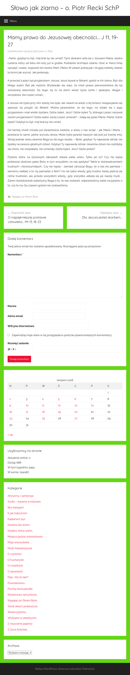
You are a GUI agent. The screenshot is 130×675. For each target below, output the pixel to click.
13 (76, 405)
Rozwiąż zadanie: (18, 343)
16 (10, 411)
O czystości (15, 553)
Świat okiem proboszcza (22, 606)
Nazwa (12, 306)
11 (43, 405)
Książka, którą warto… (20, 530)
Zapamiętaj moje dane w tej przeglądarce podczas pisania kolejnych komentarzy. (62, 335)
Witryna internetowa (21, 326)
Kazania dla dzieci (19, 524)
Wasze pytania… (17, 612)
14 (92, 405)
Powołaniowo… (17, 583)
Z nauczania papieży (20, 623)
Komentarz (15, 254)
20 (76, 411)
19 (59, 411)
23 (10, 418)
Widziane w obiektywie (22, 617)
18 (43, 411)
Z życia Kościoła (17, 629)
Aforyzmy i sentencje (21, 495)
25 (43, 418)
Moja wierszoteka (18, 542)
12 (59, 405)
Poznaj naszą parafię (20, 588)
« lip (10, 434)
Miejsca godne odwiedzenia (25, 536)
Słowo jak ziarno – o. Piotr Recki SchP (65, 8)
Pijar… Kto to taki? (18, 577)
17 (27, 411)
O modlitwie (15, 565)
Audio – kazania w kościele (24, 501)
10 (27, 405)
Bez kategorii (16, 507)
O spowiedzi (15, 571)
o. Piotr (49, 51)
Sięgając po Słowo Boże (25, 196)
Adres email (15, 316)
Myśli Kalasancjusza (20, 548)
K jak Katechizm (17, 513)
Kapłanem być (16, 519)
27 (76, 418)
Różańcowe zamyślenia (22, 594)
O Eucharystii (16, 559)
